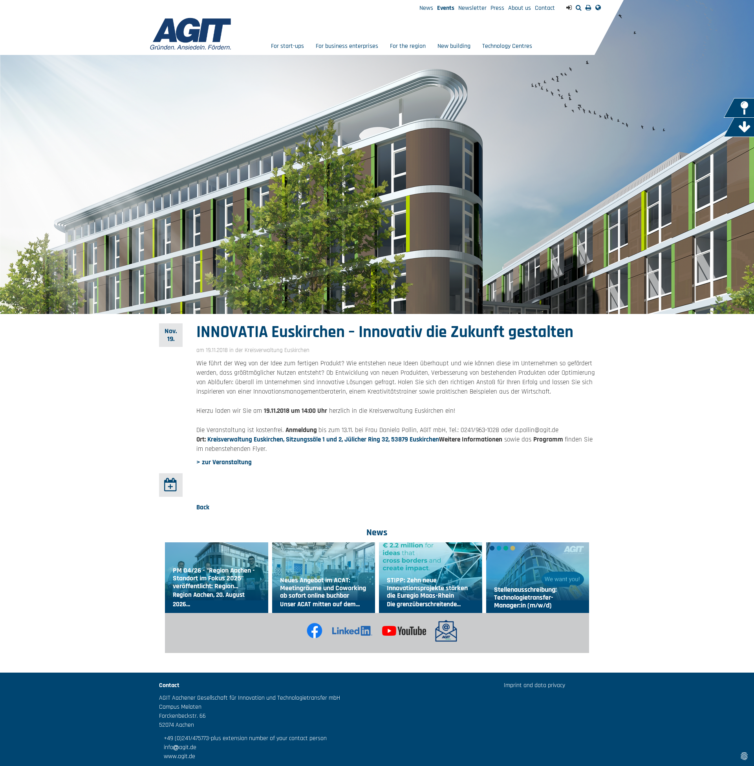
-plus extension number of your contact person (268, 738)
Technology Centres (507, 46)
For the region (408, 46)
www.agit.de (177, 756)
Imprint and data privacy (534, 685)
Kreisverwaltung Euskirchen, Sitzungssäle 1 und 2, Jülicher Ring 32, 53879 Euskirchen (323, 439)
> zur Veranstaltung (224, 462)
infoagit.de (177, 747)
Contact (545, 8)
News (426, 8)
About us (519, 8)
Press (497, 8)
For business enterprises (347, 46)
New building (453, 46)
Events (445, 8)
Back (202, 507)
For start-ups (287, 46)
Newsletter (472, 8)
